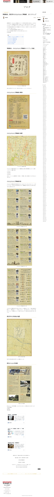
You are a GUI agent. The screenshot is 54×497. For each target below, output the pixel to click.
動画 (43, 50)
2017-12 (44, 217)
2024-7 (44, 117)
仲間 (43, 48)
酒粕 (43, 69)
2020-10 (44, 176)
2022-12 (44, 142)
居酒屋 (44, 53)
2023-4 (44, 137)
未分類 (44, 58)
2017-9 (44, 221)
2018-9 (44, 206)
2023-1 (44, 141)
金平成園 (8, 408)
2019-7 (44, 196)
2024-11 (44, 112)
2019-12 (44, 189)
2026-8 (44, 86)
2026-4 (44, 91)
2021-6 (44, 166)
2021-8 (44, 163)
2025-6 (44, 103)
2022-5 (44, 151)
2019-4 (44, 200)
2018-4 (44, 213)
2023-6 (44, 134)
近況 (43, 67)
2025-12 (44, 95)
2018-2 (44, 214)
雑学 (43, 75)
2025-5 (44, 104)
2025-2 (44, 108)
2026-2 (44, 94)
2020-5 (44, 183)
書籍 (43, 57)
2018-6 (44, 210)
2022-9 (44, 146)
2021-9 (44, 162)
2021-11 (44, 159)
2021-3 (44, 170)
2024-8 (44, 116)
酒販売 (44, 70)
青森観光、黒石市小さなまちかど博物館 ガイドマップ (19, 14)
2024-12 (44, 111)
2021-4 (44, 168)
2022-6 (44, 150)
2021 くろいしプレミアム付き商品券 (30, 473)
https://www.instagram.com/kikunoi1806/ (21, 467)
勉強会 (44, 49)
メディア (44, 45)
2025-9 (44, 99)
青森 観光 (39, 17)
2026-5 (44, 90)
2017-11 (44, 218)
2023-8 (44, 132)
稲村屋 (44, 62)
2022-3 (44, 154)
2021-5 (44, 167)
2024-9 (44, 115)
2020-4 (44, 184)
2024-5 (44, 120)
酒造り (44, 71)
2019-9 (44, 193)
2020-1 (44, 188)
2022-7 (44, 149)
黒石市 (44, 82)
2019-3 (44, 201)
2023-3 (44, 138)
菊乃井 (44, 65)
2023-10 (44, 129)
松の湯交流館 (9, 32)
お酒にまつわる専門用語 (46, 42)
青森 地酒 (44, 78)
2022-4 (44, 153)
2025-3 (44, 107)
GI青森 (44, 38)
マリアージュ (45, 44)
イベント (44, 39)
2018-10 (44, 205)
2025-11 (44, 96)
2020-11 (44, 175)
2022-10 (44, 145)
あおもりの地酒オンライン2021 (12, 473)
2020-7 (44, 180)
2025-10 (44, 98)
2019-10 (44, 192)
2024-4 (44, 121)
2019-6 (44, 197)
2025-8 (44, 100)
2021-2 (44, 171)
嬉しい (44, 52)
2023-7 (44, 133)
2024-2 (44, 124)
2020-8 (44, 179)
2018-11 (44, 204)
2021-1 (44, 172)
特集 (43, 61)
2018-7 (44, 209)
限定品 (44, 74)
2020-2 (44, 187)
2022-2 (44, 155)
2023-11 (44, 128)
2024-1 (44, 125)
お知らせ (35, 17)
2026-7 (44, 87)
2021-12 (44, 158)
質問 (43, 66)
